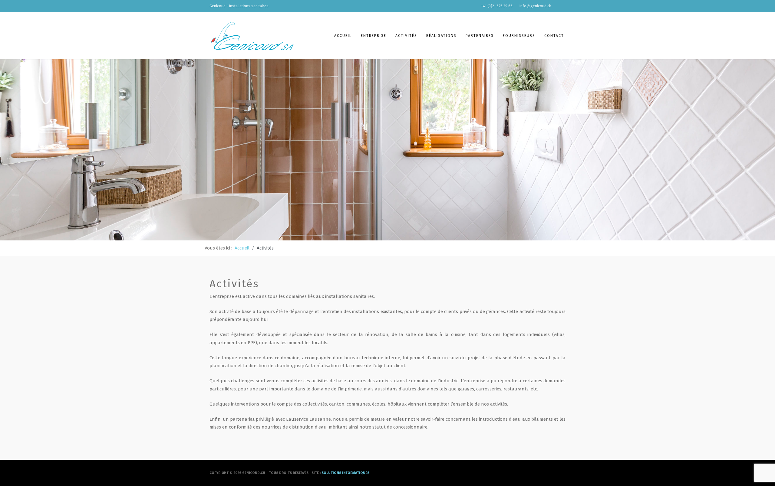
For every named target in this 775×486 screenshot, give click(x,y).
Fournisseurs (519, 36)
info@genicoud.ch (535, 6)
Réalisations (441, 36)
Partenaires (480, 36)
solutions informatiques (345, 473)
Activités (406, 36)
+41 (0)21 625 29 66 (497, 6)
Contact (554, 36)
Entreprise (373, 36)
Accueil (343, 36)
